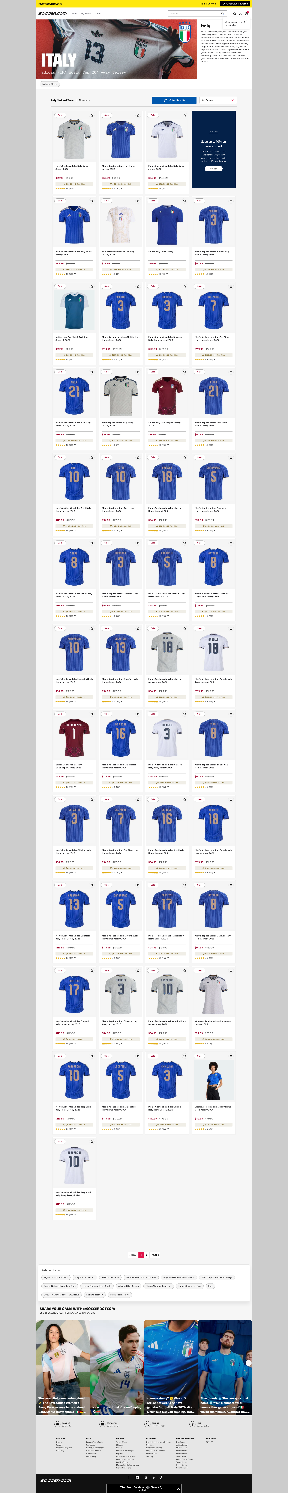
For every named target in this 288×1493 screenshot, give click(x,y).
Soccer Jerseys (182, 1462)
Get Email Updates (93, 1450)
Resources (151, 1438)
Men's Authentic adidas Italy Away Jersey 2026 (166, 167)
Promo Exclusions (123, 1468)
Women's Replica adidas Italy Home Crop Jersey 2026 (213, 1108)
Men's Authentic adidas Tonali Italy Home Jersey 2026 (74, 595)
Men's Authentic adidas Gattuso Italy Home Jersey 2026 (212, 595)
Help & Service (208, 3)
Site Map (149, 1456)
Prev (134, 1255)
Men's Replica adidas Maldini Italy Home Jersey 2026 (212, 253)
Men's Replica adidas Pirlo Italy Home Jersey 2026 (211, 424)
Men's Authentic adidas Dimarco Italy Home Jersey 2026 (165, 338)
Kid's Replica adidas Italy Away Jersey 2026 (117, 424)
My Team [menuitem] (86, 13)
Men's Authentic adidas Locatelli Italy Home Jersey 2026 (119, 1108)
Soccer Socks (181, 1450)
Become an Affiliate (154, 1448)
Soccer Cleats (181, 1453)
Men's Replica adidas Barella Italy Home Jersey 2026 (165, 509)
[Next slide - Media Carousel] (249, 1363)
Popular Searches (185, 1438)
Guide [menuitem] (97, 13)
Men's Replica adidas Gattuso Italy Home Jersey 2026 (213, 937)
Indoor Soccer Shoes (184, 1459)
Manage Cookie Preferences (127, 1465)
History (59, 1442)
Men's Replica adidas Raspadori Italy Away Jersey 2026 (167, 1023)
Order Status (91, 1453)
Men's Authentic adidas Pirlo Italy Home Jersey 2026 (73, 424)
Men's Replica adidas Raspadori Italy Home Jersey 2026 (74, 681)
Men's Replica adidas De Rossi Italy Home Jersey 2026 (166, 852)
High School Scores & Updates (158, 1442)
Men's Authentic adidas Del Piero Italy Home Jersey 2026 (212, 338)
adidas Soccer (182, 1445)
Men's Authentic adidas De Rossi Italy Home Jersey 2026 (119, 766)
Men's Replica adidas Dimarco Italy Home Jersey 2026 (120, 595)
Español (119, 1453)
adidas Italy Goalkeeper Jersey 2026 (164, 424)
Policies (120, 1438)
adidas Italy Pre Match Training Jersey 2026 (118, 253)
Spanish (209, 1442)
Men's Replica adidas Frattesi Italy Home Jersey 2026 (166, 937)
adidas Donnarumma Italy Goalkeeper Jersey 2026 (69, 766)
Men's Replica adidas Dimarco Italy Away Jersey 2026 (120, 1023)
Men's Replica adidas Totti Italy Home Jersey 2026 (118, 509)
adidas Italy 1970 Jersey (160, 251)
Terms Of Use (121, 1442)
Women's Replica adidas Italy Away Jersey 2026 (213, 1023)
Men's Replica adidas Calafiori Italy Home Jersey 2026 (120, 681)
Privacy (119, 1448)
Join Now (213, 169)
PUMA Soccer (181, 1448)
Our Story (60, 1450)
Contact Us (90, 1445)
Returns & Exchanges (125, 1450)
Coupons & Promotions (155, 1450)
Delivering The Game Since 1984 (55, 4)
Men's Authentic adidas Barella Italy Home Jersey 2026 (213, 852)
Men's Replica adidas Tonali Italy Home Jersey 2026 (211, 766)
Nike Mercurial (182, 1468)
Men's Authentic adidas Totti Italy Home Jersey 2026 (73, 509)
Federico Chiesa (49, 84)
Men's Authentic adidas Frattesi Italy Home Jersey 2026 (72, 1023)
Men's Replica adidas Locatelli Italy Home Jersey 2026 (166, 595)
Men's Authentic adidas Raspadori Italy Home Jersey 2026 (73, 1108)
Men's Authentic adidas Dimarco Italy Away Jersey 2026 (165, 766)
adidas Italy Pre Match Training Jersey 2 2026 (72, 338)
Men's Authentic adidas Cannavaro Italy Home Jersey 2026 (120, 937)
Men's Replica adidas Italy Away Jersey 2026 (72, 167)
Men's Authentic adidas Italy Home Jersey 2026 (74, 253)
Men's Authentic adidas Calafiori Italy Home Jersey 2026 (73, 937)
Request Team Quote (94, 1442)
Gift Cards (150, 1445)
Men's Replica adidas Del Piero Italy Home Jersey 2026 (120, 852)
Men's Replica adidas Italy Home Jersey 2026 (118, 167)
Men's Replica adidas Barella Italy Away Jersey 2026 (165, 681)
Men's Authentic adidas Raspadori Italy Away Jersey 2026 (73, 1194)
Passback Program (64, 1448)
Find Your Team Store (95, 1448)
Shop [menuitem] (74, 13)
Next (156, 1255)
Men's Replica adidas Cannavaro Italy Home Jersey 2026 (211, 509)
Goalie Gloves (181, 1465)
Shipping (119, 1445)
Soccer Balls (181, 1456)
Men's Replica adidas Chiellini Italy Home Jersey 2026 (73, 852)
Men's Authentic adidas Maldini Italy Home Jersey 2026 (121, 338)
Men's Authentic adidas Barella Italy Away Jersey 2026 (213, 681)
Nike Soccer (181, 1442)
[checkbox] (91, 115)
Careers (59, 1445)
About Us (60, 1438)
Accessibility (91, 1456)
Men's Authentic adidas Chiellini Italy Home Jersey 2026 (165, 1108)
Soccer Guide (151, 1453)
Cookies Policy (122, 1462)
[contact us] (55, 1482)
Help (88, 1438)
